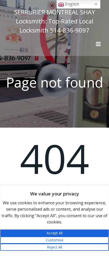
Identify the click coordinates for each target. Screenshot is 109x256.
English (71, 4)
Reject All (54, 247)
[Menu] (98, 44)
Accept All (55, 233)
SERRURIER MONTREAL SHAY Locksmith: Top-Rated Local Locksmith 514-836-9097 (54, 21)
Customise (54, 240)
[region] (54, 220)
